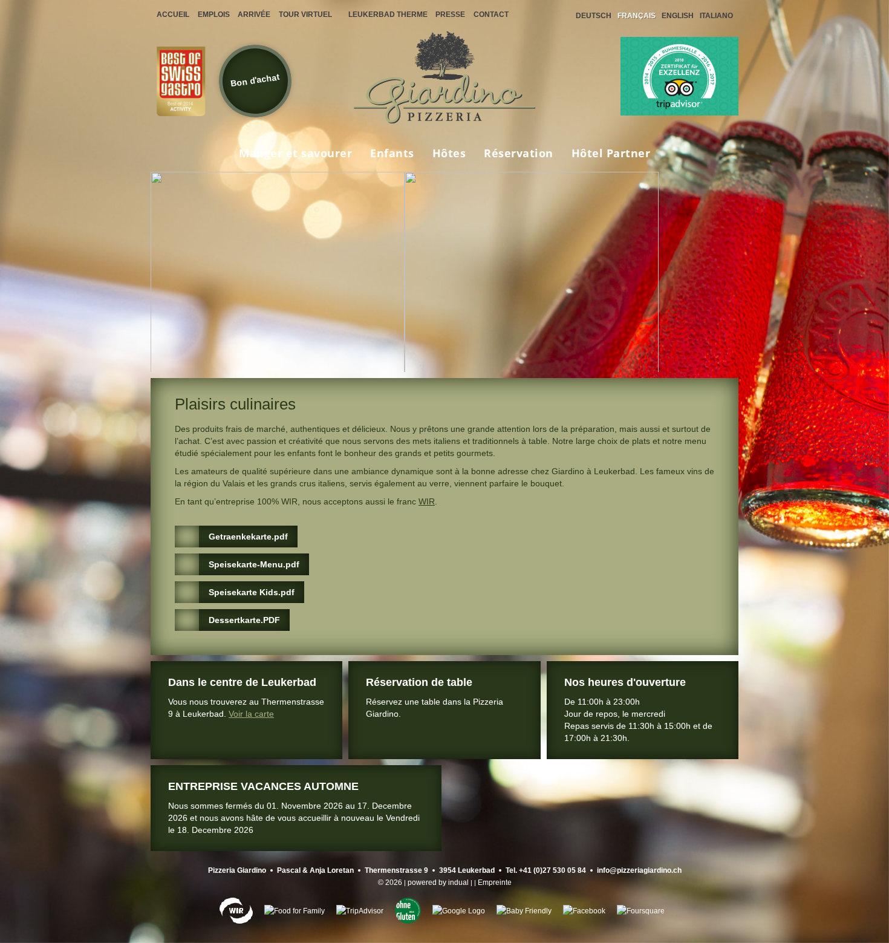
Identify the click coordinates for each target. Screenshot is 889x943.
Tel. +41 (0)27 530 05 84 (546, 870)
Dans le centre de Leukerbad (242, 682)
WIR (426, 501)
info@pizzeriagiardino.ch (639, 870)
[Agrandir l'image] (278, 299)
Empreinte (495, 882)
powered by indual (438, 882)
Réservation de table (419, 682)
